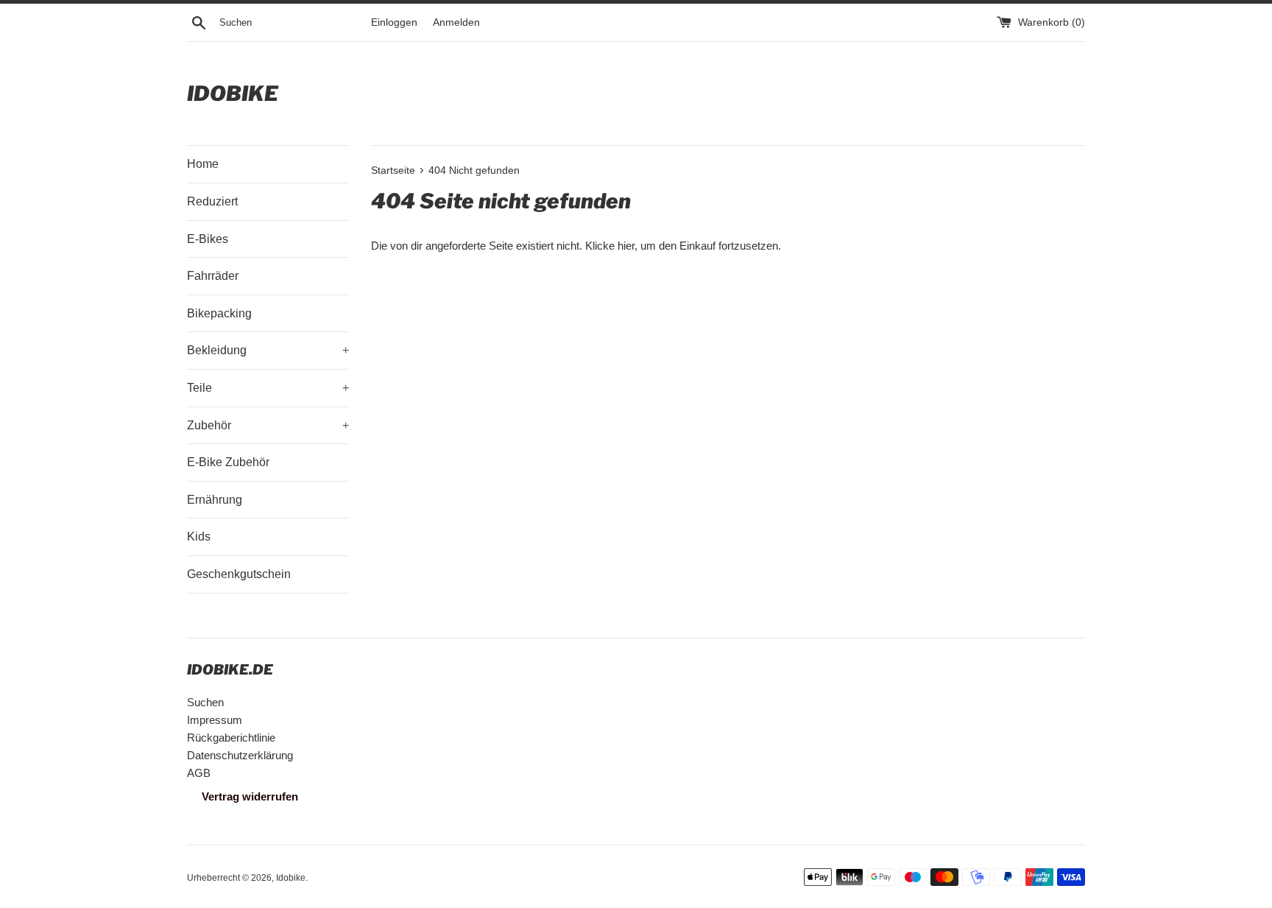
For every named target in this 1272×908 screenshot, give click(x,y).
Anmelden (456, 22)
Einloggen (394, 22)
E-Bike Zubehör (228, 462)
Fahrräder (213, 276)
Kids (199, 536)
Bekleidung (268, 350)
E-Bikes (207, 239)
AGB (199, 773)
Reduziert (212, 201)
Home (203, 164)
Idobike (232, 93)
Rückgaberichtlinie (231, 737)
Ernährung (214, 499)
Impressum (214, 720)
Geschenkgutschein (239, 574)
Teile (268, 387)
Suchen (205, 702)
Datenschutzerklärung (240, 755)
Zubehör (268, 425)
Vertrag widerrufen (250, 796)
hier (626, 245)
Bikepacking (219, 313)
